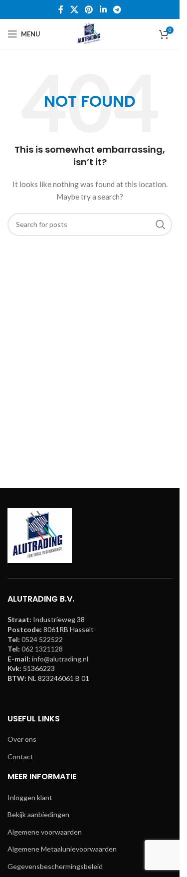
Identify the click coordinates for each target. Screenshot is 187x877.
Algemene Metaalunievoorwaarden (62, 849)
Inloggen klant (29, 797)
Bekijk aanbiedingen (38, 814)
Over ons (21, 739)
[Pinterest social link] (89, 9)
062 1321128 (42, 649)
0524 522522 (42, 639)
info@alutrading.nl (60, 659)
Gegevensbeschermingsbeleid (55, 866)
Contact (20, 756)
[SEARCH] (160, 224)
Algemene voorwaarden (44, 832)
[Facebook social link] (61, 9)
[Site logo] (89, 33)
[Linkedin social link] (103, 9)
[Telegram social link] (117, 9)
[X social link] (74, 9)
